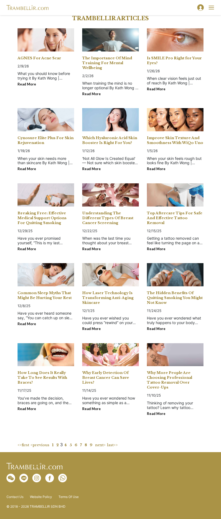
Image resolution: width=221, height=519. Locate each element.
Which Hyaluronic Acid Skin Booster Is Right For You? (109, 140)
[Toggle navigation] (211, 7)
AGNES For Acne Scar (39, 58)
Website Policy (41, 497)
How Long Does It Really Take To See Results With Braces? (42, 377)
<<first (23, 445)
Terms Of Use (68, 497)
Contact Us (14, 497)
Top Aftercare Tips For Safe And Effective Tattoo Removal (174, 218)
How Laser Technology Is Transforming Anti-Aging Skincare (108, 298)
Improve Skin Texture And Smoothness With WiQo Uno (175, 140)
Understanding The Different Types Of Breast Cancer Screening (107, 218)
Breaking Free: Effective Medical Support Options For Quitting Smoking (42, 218)
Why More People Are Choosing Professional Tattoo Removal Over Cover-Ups (169, 380)
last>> (112, 445)
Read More (27, 84)
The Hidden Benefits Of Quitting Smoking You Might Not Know (175, 298)
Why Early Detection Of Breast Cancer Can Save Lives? (105, 377)
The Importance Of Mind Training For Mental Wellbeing (107, 63)
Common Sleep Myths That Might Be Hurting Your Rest (45, 295)
